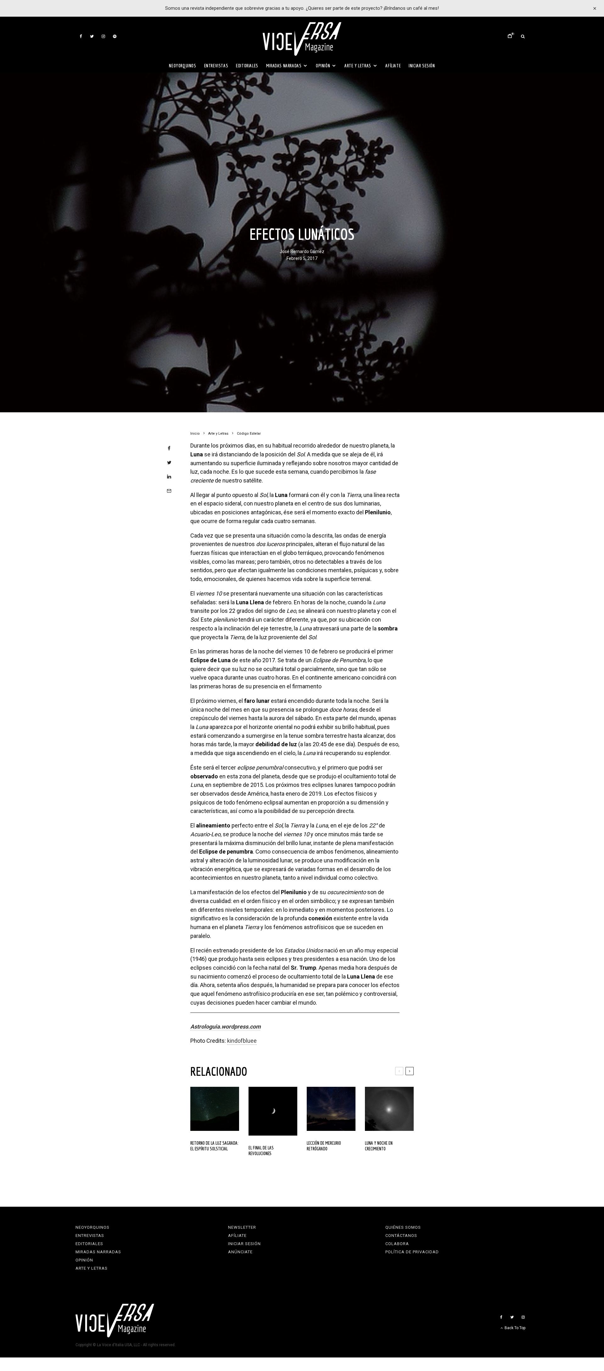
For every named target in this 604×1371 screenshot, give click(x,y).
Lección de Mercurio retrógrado (324, 1145)
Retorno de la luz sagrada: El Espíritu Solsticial (214, 1145)
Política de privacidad (412, 1252)
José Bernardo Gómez (302, 251)
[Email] (169, 491)
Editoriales (247, 65)
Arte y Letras (357, 65)
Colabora (397, 1243)
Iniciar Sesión (422, 65)
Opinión (323, 65)
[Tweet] (169, 462)
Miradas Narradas (284, 65)
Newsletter (242, 1227)
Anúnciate (240, 1252)
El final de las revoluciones (261, 1150)
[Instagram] (103, 36)
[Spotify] (115, 36)
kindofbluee (242, 1040)
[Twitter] (92, 36)
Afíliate (393, 65)
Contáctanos (401, 1235)
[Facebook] (80, 36)
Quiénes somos (403, 1227)
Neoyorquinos (182, 65)
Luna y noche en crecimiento (379, 1145)
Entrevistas (216, 65)
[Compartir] (169, 448)
